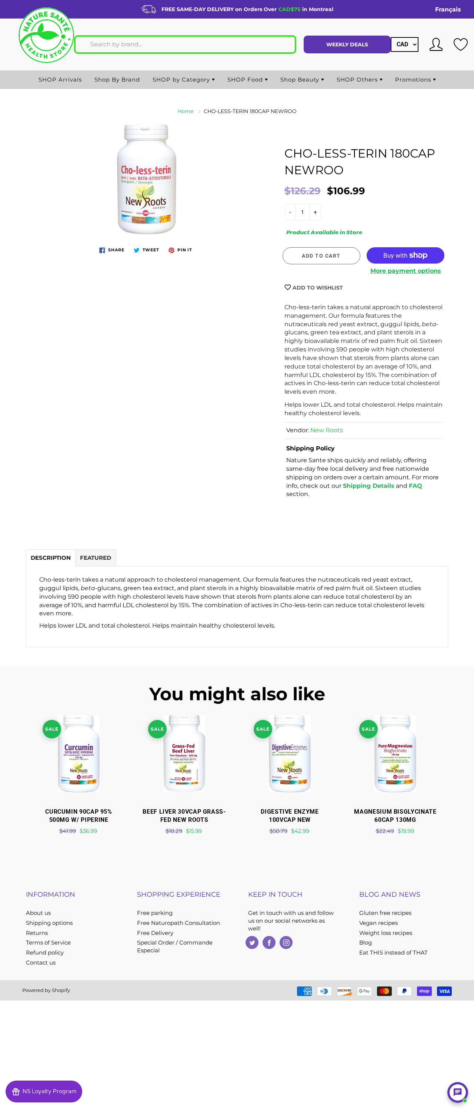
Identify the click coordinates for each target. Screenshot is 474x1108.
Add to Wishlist (317, 287)
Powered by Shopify (46, 990)
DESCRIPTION (51, 557)
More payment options (405, 270)
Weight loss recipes (385, 933)
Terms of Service (48, 942)
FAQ (415, 485)
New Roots (326, 430)
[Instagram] (286, 942)
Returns (37, 933)
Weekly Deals (347, 44)
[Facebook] (269, 942)
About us (38, 913)
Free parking (155, 913)
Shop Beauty (300, 79)
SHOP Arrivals (60, 79)
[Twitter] (252, 942)
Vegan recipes (378, 923)
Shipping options (49, 923)
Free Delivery (155, 933)
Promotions (414, 79)
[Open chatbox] (457, 1092)
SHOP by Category (182, 79)
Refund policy (45, 952)
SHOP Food (246, 79)
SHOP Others (358, 79)
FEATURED (95, 557)
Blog (365, 942)
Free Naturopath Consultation (178, 923)
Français (448, 9)
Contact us (41, 962)
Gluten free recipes (385, 913)
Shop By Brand (117, 79)
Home (185, 111)
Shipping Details (368, 485)
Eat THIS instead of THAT (393, 952)
